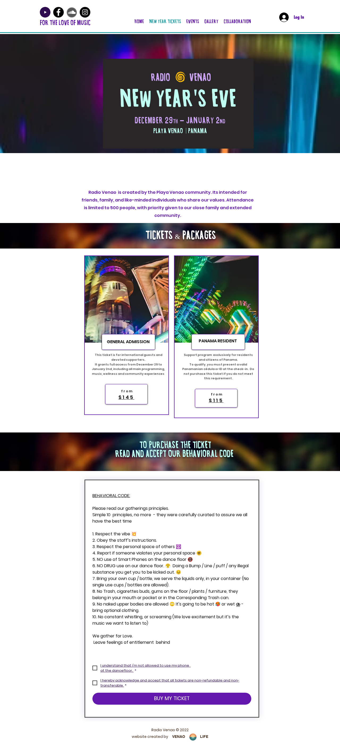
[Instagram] (85, 12)
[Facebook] (58, 12)
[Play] (45, 12)
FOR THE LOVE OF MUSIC (65, 23)
